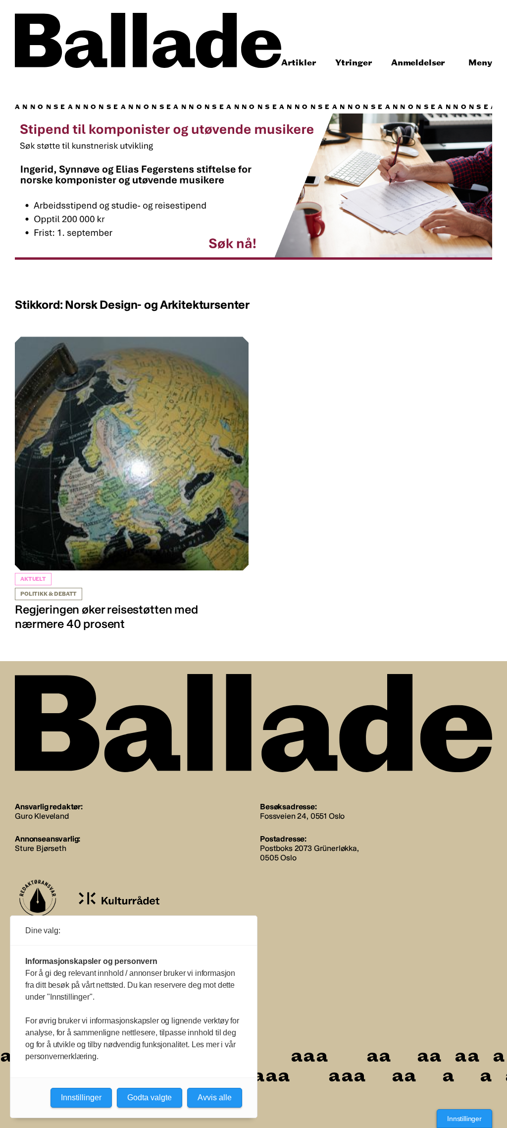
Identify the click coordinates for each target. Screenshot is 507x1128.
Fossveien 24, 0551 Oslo (302, 816)
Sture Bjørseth (40, 848)
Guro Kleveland (42, 816)
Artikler (298, 62)
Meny (480, 62)
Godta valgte (149, 1097)
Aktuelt (33, 579)
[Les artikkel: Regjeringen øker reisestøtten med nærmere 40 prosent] (132, 484)
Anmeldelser (418, 62)
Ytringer (353, 62)
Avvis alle (215, 1097)
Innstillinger (464, 1119)
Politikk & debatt (48, 594)
